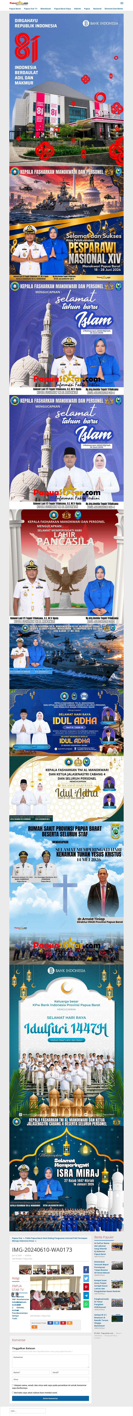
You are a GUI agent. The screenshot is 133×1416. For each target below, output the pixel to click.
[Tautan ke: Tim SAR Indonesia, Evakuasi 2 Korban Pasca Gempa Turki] (13, 1294)
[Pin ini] (86, 1287)
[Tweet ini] (86, 1278)
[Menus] (122, 3)
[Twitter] (57, 1323)
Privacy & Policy (111, 1335)
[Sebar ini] (86, 1269)
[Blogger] (69, 1323)
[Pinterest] (63, 1323)
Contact (97, 1338)
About (118, 1333)
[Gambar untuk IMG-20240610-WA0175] (67, 1269)
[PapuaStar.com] (19, 3)
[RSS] (34, 1327)
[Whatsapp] (86, 1304)
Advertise (98, 1335)
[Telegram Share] (86, 1295)
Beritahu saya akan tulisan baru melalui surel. (35, 1392)
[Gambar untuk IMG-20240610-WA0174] (39, 1269)
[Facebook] (50, 1323)
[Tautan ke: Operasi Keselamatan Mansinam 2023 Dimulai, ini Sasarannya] (18, 1294)
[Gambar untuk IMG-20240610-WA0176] (25, 1269)
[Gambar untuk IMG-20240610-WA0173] (53, 1269)
